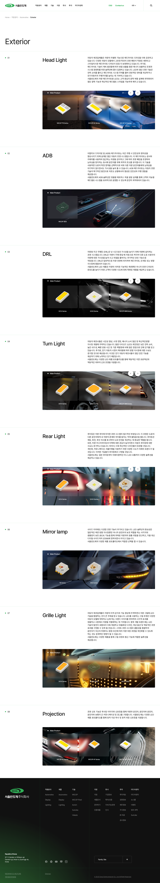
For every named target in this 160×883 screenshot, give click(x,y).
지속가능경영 (110, 805)
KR (133, 5)
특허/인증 (108, 800)
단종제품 (97, 810)
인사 (106, 810)
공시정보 (123, 820)
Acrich (74, 805)
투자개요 (123, 795)
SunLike (75, 810)
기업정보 (108, 795)
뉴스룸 (133, 800)
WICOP (75, 795)
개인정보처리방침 (10, 877)
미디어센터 (135, 795)
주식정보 (123, 810)
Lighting (48, 805)
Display (48, 800)
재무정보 (123, 805)
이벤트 (133, 805)
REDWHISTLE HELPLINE (13, 874)
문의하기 (97, 805)
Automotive (49, 795)
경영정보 (123, 800)
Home (7, 17)
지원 (95, 795)
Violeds (75, 815)
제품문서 (97, 800)
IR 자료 (122, 815)
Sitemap (48, 874)
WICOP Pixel (77, 800)
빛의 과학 (134, 810)
